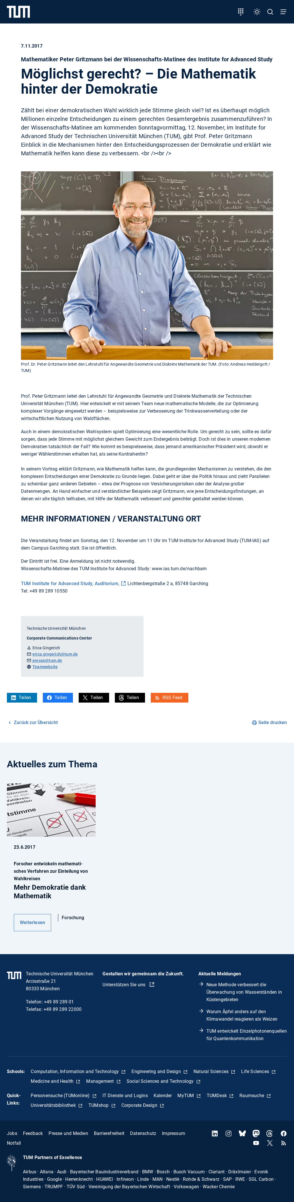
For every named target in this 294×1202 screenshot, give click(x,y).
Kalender (163, 1095)
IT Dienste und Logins (125, 1095)
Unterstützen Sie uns (124, 984)
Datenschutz (143, 1133)
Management (100, 1081)
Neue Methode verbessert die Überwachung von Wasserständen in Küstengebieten (244, 992)
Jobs (12, 1133)
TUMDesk (217, 1095)
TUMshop (99, 1105)
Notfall (14, 1143)
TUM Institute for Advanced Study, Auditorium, (70, 583)
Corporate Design (139, 1105)
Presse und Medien (68, 1133)
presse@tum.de (47, 660)
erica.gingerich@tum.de (55, 654)
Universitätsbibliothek (54, 1105)
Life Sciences (255, 1071)
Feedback (33, 1133)
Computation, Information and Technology (75, 1071)
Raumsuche (252, 1095)
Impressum (173, 1133)
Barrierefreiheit (109, 1133)
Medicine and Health (53, 1081)
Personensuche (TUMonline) (61, 1095)
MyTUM (186, 1095)
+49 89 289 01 (59, 1002)
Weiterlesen (32, 922)
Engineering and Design (156, 1071)
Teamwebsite (45, 666)
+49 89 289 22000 (63, 1009)
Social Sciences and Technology (161, 1081)
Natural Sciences (212, 1071)
